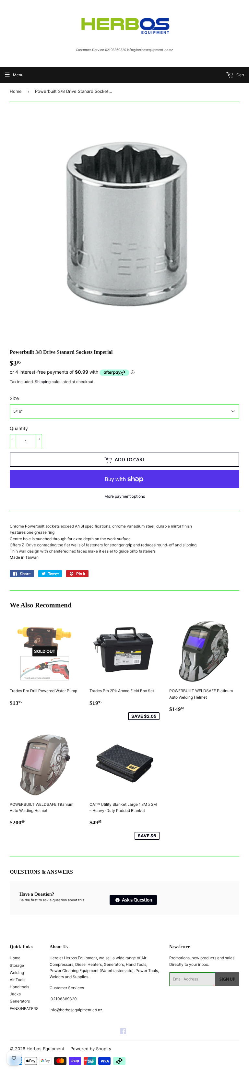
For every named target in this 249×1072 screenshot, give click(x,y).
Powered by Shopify (90, 1048)
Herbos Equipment (46, 1048)
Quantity (19, 428)
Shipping (43, 381)
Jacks (15, 993)
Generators (20, 1001)
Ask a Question (136, 900)
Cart (239, 74)
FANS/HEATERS (24, 1008)
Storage (17, 965)
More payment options (124, 496)
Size (14, 398)
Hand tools (19, 986)
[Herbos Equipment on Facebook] (123, 1032)
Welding (17, 972)
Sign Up (227, 979)
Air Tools (17, 979)
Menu (18, 74)
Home (16, 91)
